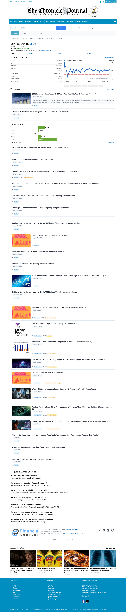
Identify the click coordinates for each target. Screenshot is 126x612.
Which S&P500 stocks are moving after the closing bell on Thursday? (40, 447)
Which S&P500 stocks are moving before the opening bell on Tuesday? (40, 112)
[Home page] (63, 11)
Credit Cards (48, 383)
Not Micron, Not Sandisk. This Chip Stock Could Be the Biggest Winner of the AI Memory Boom (70, 421)
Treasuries (59, 38)
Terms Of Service (79, 533)
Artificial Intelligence (28, 177)
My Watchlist (95, 28)
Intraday (66, 86)
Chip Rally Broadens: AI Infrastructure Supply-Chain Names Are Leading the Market (45, 171)
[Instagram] (112, 532)
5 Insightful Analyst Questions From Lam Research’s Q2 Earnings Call (59, 307)
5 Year (101, 86)
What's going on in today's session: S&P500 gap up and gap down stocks (41, 208)
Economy (54, 383)
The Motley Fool (37, 335)
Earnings (47, 317)
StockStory (36, 245)
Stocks (24, 33)
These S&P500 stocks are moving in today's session (33, 459)
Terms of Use (57, 609)
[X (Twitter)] (99, 532)
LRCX (32, 43)
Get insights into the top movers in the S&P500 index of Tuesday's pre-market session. (47, 223)
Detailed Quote (109, 57)
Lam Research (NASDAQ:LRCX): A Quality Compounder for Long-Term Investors (44, 196)
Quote (31, 53)
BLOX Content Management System (89, 609)
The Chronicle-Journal (25, 609)
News (32, 38)
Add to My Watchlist (45, 50)
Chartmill (16, 117)
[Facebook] (104, 532)
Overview (24, 38)
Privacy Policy (68, 533)
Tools (40, 33)
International (49, 38)
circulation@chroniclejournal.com (96, 592)
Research (89, 53)
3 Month (85, 86)
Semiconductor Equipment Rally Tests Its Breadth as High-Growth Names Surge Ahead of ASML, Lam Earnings (56, 183)
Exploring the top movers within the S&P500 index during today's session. (42, 147)
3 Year (95, 86)
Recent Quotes (79, 28)
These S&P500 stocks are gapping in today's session (33, 264)
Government (53, 317)
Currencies (40, 38)
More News (110, 89)
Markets (15, 33)
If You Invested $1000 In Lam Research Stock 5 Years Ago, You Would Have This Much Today (69, 276)
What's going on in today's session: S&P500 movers (33, 159)
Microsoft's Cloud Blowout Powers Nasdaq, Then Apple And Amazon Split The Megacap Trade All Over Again (55, 435)
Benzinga (36, 105)
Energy (58, 383)
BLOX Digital (103, 609)
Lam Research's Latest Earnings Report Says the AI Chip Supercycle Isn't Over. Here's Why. (68, 359)
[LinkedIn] (108, 532)
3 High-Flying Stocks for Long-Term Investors (50, 235)
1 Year (90, 86)
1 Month (78, 86)
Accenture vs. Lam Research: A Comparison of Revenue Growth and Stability (63, 342)
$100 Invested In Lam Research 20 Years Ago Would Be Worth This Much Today (64, 94)
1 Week (72, 86)
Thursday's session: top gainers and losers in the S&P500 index (38, 251)
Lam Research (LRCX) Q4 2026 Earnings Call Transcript (54, 324)
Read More (111, 143)
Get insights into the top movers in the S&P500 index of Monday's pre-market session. (47, 292)
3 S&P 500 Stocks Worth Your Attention (47, 373)
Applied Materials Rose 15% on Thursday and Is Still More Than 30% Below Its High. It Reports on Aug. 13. (72, 408)
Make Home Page (110, 2)
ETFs (32, 33)
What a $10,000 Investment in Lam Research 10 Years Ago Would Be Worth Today (65, 389)
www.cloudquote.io (72, 529)
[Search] (115, 21)
